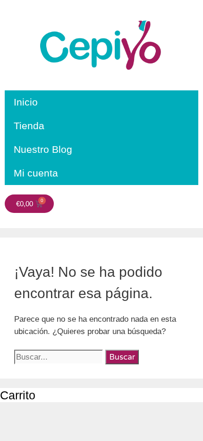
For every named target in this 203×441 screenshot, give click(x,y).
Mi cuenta (36, 173)
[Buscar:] (59, 357)
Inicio (26, 102)
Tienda (29, 125)
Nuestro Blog (43, 149)
